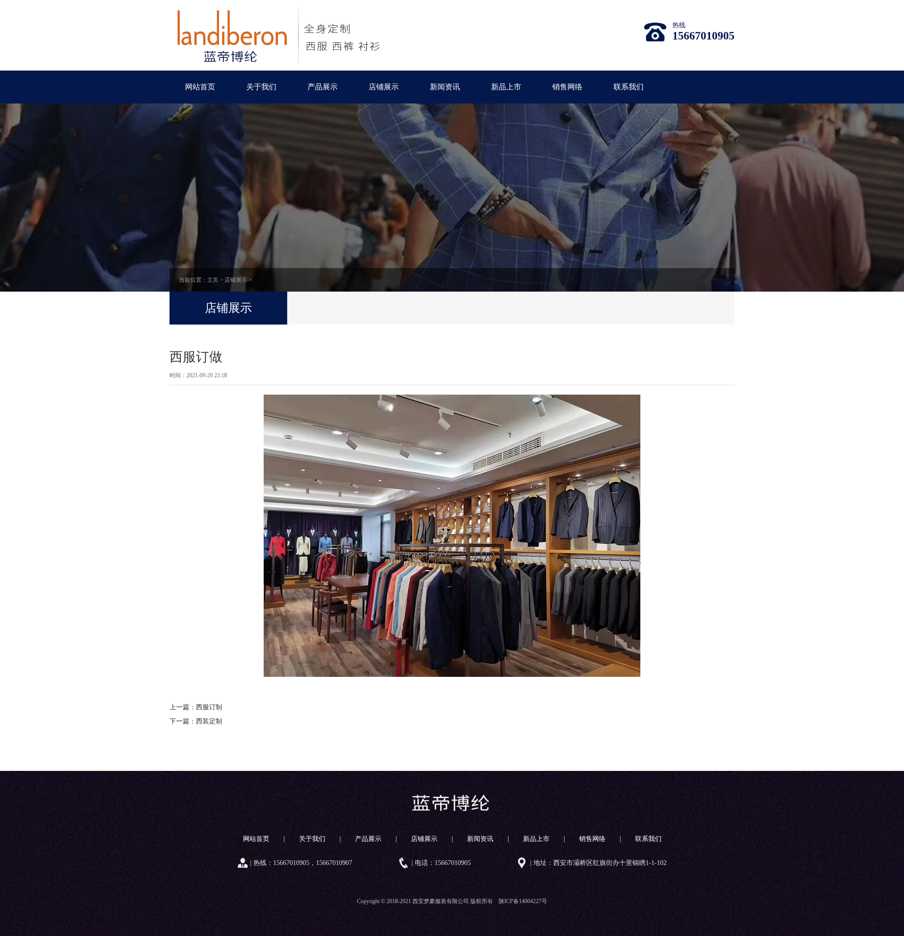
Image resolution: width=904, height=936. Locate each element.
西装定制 (209, 721)
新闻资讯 (445, 87)
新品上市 (506, 87)
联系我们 (628, 87)
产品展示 (322, 87)
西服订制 (209, 707)
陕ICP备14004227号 (523, 901)
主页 (212, 280)
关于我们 (261, 87)
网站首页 (200, 87)
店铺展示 (384, 87)
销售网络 (567, 87)
